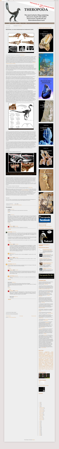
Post (40, 381)
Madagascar (44, 366)
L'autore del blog (12, 23)
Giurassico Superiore (42, 358)
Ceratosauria (51, 357)
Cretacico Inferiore (43, 353)
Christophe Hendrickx (42, 307)
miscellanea (50, 353)
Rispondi (9, 212)
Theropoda (46, 319)
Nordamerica (51, 354)
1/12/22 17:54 (12, 209)
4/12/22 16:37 (16, 290)
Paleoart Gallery (23, 23)
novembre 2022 (41, 408)
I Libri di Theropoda (48, 366)
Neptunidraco (49, 363)
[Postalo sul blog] (15, 203)
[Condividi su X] (16, 203)
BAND (52, 366)
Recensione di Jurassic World (47, 254)
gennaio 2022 (41, 419)
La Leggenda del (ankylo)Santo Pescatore (47, 268)
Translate (20, 25)
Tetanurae (51, 361)
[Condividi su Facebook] (17, 203)
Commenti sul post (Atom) (12, 317)
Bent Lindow (43, 327)
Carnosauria (46, 357)
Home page (7, 23)
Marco (11, 253)
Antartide (48, 368)
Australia (47, 365)
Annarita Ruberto (43, 347)
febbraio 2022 (41, 418)
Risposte (10, 224)
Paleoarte (46, 354)
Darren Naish (46, 284)
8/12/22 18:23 (16, 257)
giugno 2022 (41, 414)
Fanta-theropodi (47, 364)
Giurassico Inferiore (41, 362)
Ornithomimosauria (47, 361)
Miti (52, 358)
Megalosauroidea (48, 355)
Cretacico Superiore (44, 352)
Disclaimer (18, 23)
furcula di (25, 189)
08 (40, 435)
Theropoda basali (41, 361)
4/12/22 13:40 (14, 282)
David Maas (43, 302)
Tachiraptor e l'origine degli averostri (44, 258)
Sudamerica (49, 358)
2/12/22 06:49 (16, 244)
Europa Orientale (44, 363)
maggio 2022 (41, 415)
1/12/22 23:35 (16, 226)
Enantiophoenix (51, 365)
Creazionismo (43, 368)
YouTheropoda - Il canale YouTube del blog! (45, 226)
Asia (52, 352)
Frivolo (40, 356)
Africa (52, 355)
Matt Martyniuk (46, 320)
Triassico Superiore (47, 362)
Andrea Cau (11, 226)
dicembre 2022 (41, 407)
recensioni (40, 370)
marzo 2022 (41, 417)
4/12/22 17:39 (16, 296)
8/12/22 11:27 (13, 253)
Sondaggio (49, 369)
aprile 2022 (41, 416)
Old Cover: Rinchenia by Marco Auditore (33, 23)
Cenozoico (46, 359)
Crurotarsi (51, 360)
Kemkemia (44, 365)
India (46, 368)
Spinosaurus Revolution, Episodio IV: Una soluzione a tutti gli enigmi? (48, 249)
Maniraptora (46, 360)
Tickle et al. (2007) (30, 174)
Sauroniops (40, 366)
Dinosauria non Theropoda (46, 356)
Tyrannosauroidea (42, 354)
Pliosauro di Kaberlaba (45, 369)
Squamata (52, 369)
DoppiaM (45, 333)
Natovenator (31, 187)
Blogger (33, 439)
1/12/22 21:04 (12, 214)
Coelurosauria (41, 359)
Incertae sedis (41, 355)
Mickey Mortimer (50, 313)
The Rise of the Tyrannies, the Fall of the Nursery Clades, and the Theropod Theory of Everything (48, 263)
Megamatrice (41, 364)
